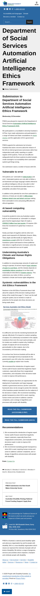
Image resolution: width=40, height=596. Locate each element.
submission (21, 472)
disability (8, 469)
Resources (19, 562)
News (7, 89)
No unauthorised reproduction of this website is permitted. (16, 576)
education (12, 472)
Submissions (13, 89)
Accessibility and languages (12, 13)
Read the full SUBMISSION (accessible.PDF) (19, 411)
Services (11, 562)
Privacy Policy (20, 578)
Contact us (20, 17)
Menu (37, 4)
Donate (25, 13)
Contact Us (11, 461)
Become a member (9, 17)
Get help (23, 560)
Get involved (14, 560)
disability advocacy (20, 469)
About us (5, 560)
